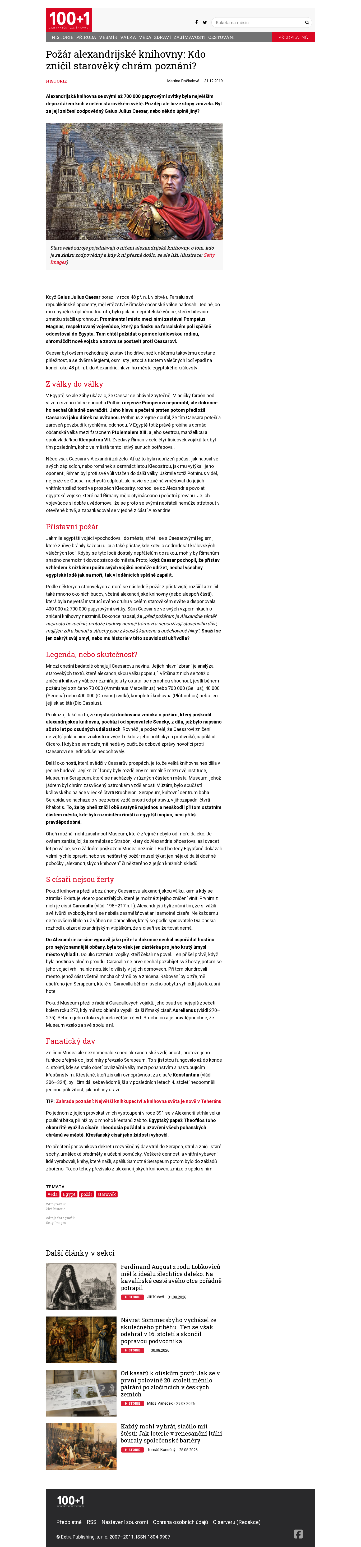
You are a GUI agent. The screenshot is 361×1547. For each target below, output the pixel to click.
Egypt (69, 1194)
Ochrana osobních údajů (180, 1522)
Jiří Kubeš (155, 1297)
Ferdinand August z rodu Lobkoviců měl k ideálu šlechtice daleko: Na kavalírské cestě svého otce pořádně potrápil (171, 1277)
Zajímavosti (190, 37)
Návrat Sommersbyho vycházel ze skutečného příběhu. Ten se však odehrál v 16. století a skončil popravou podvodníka (168, 1331)
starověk (107, 1194)
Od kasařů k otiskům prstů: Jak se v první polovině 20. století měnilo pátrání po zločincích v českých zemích (170, 1384)
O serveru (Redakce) (237, 1522)
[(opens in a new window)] (196, 22)
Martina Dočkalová (183, 81)
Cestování (221, 37)
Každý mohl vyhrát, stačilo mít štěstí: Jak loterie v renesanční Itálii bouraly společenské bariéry (171, 1433)
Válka (128, 37)
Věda (145, 37)
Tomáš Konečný (161, 1449)
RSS (91, 1522)
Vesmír (108, 37)
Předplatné (293, 37)
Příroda (86, 37)
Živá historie (55, 1209)
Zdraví (162, 37)
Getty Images (56, 1222)
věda (53, 1194)
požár (86, 1194)
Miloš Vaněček (160, 1403)
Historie (62, 37)
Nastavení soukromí (124, 1522)
